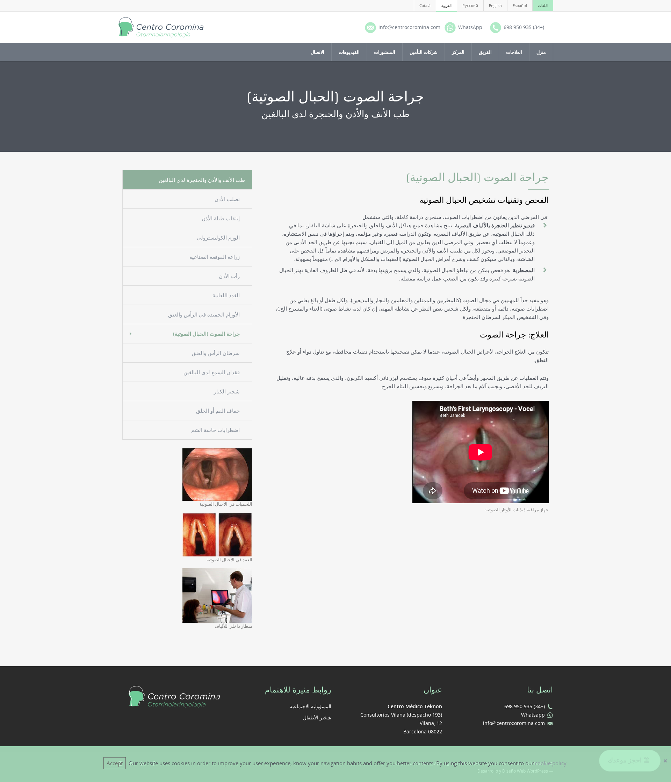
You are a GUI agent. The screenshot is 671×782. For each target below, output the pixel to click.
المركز (458, 52)
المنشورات (384, 52)
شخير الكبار (227, 391)
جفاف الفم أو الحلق (218, 410)
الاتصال (317, 52)
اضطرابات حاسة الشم (215, 429)
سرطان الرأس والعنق (216, 352)
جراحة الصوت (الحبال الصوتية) (206, 333)
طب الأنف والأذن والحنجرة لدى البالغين (202, 179)
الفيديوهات (349, 52)
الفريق (485, 52)
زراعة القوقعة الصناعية (214, 256)
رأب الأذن (229, 275)
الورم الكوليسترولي (218, 237)
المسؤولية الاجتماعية (310, 706)
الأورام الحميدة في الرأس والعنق (204, 314)
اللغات (543, 5)
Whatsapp (533, 714)
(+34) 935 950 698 (524, 706)
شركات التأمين (424, 52)
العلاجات (514, 52)
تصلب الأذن (227, 199)
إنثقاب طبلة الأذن (221, 218)
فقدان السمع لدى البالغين (211, 372)
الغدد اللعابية (226, 295)
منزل (541, 52)
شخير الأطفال (317, 717)
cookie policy (551, 763)
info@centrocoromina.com (514, 723)
